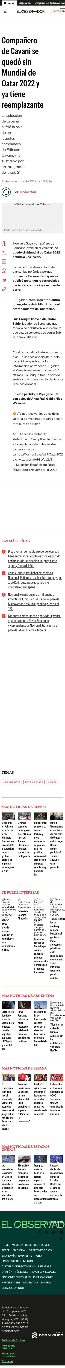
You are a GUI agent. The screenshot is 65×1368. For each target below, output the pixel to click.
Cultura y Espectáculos (19, 1266)
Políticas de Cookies (13, 1340)
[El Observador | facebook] (48, 1226)
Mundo (28, 1261)
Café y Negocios (40, 1250)
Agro (38, 1255)
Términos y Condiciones (9, 1355)
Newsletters (11, 1282)
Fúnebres (21, 1271)
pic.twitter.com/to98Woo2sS (32, 459)
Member (17, 1244)
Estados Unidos (13, 1287)
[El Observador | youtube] (61, 1226)
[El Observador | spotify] (54, 1232)
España (52, 781)
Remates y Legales (43, 1271)
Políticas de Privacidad (8, 1347)
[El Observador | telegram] (61, 1232)
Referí (6, 1250)
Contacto (7, 1361)
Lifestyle (44, 1266)
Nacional (19, 1250)
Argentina (30, 1282)
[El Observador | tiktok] (39, 1232)
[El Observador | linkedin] (46, 1232)
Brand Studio (11, 1261)
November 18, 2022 (44, 470)
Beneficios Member (38, 1244)
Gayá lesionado (34, 781)
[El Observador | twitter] (42, 1226)
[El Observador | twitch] (61, 1238)
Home (5, 1244)
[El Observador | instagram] (55, 1226)
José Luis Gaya (11, 781)
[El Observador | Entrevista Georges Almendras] (24, 907)
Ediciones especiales (16, 1277)
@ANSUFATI (21, 439)
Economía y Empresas (17, 1255)
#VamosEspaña (34, 454)
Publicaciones (43, 1277)
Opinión (7, 1271)
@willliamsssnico (51, 439)
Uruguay (9, 3)
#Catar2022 (55, 454)
